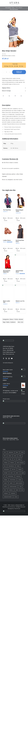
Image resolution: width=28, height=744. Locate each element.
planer (11, 472)
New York (13, 469)
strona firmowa (12, 479)
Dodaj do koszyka (19, 72)
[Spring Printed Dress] (20, 261)
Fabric (8, 322)
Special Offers (12, 439)
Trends (10, 417)
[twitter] (6, 358)
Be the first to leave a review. (8, 55)
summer (19, 479)
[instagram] (9, 358)
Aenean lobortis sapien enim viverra (11, 416)
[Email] (21, 96)
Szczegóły (10, 218)
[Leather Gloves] (7, 231)
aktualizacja (11, 452)
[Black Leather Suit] (7, 291)
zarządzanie (13, 493)
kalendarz (12, 462)
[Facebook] (3, 96)
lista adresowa (11, 466)
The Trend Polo (7, 210)
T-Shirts (16, 319)
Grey (10, 459)
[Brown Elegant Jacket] (20, 200)
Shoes (11, 319)
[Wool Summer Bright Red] (7, 261)
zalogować (10, 179)
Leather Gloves (7, 240)
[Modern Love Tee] (20, 291)
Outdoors (12, 322)
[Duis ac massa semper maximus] (14, 430)
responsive (18, 476)
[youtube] (11, 358)
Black (17, 452)
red (4, 476)
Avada (12, 505)
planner (17, 472)
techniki (5, 486)
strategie (5, 479)
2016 (5, 452)
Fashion (4, 439)
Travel (20, 486)
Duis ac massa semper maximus (10, 438)
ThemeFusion (17, 508)
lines (5, 466)
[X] (9, 96)
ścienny (16, 496)
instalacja (5, 462)
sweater (5, 483)
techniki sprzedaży (13, 486)
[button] (14, 87)
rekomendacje (10, 476)
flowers (5, 459)
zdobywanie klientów (8, 496)
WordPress (5, 506)
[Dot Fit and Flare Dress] (20, 231)
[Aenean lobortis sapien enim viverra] (14, 407)
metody (18, 466)
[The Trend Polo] (7, 200)
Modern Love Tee (20, 301)
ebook (15, 455)
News (7, 417)
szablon (11, 483)
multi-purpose (6, 469)
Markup (4, 417)
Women (21, 319)
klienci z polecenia (20, 462)
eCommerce (12, 506)
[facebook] (3, 358)
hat (14, 459)
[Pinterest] (15, 96)
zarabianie (6, 493)
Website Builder (19, 505)
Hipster (19, 459)
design (10, 455)
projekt (22, 472)
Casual (22, 452)
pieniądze (6, 472)
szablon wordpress (18, 483)
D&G (5, 455)
